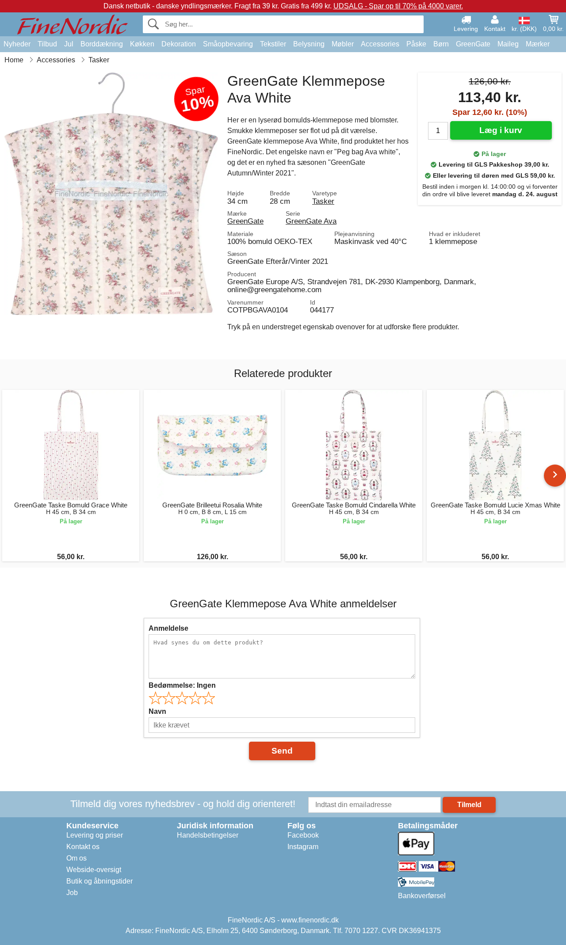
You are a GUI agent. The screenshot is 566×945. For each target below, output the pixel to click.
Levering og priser (94, 835)
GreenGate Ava (311, 221)
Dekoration (178, 44)
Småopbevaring (228, 44)
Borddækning (101, 44)
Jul (68, 44)
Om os (76, 858)
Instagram (302, 846)
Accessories (380, 44)
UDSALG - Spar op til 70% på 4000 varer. (398, 6)
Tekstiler (273, 44)
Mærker (538, 44)
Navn (157, 711)
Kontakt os (82, 846)
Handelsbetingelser (207, 835)
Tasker (323, 201)
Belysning (309, 44)
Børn (441, 44)
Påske (416, 44)
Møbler (343, 44)
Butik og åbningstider (99, 881)
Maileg (508, 44)
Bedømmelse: (182, 685)
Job (72, 892)
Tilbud (47, 44)
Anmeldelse (168, 628)
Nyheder (17, 44)
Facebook (303, 835)
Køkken (142, 44)
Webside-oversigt (93, 869)
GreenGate (473, 44)
